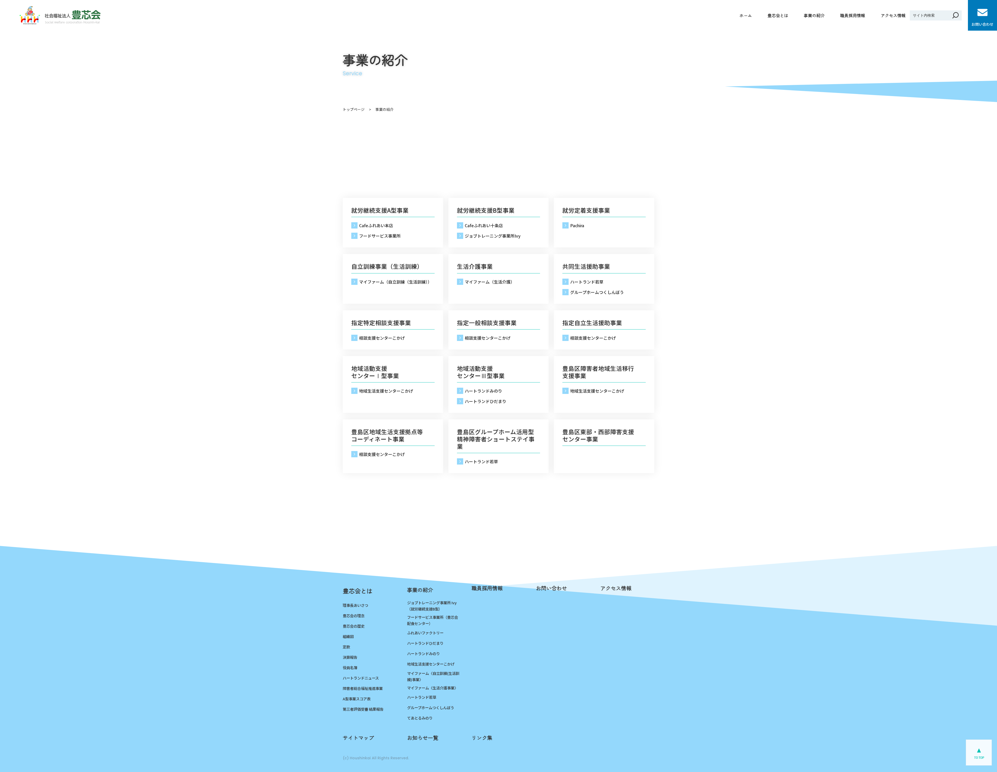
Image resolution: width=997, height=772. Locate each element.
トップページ (354, 109)
